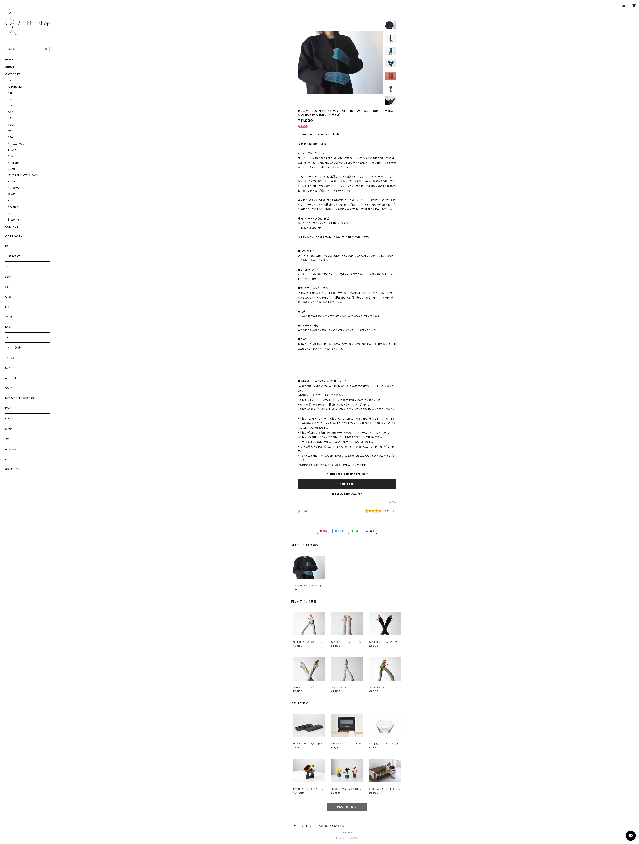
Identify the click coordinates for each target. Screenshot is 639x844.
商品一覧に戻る (347, 807)
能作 (10, 105)
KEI (10, 118)
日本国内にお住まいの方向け (347, 493)
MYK (10, 131)
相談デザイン (15, 219)
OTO (11, 112)
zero (11, 99)
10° (10, 200)
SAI (10, 93)
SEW (10, 137)
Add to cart (347, 483)
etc (10, 213)
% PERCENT (15, 86)
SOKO (11, 169)
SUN (10, 156)
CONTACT (11, 226)
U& (9, 80)
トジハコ (12, 150)
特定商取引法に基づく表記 (331, 826)
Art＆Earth (13, 162)
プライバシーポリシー (304, 826)
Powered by (343, 838)
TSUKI (11, 124)
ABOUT (10, 66)
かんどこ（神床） (16, 143)
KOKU (11, 181)
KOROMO (13, 187)
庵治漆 (11, 194)
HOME (9, 59)
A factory (13, 206)
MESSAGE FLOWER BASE (23, 175)
